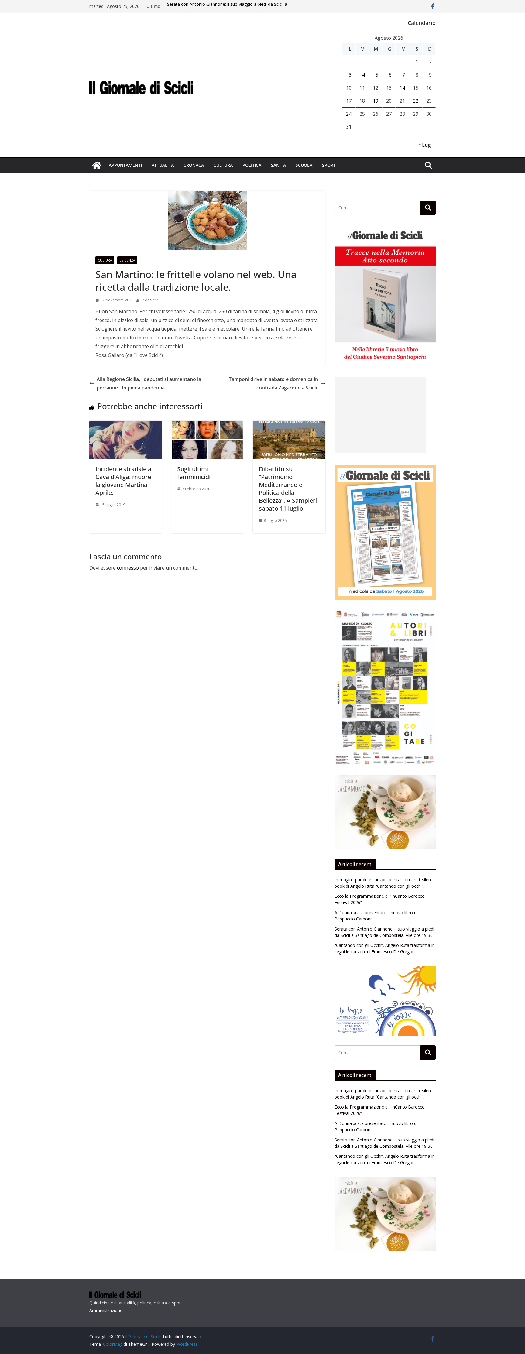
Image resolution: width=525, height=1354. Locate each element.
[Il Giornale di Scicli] (96, 165)
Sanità (278, 165)
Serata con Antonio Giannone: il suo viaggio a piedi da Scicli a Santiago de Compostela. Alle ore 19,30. (227, 9)
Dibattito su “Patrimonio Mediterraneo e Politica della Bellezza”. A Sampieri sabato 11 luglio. (288, 488)
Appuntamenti (125, 165)
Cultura (223, 165)
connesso (128, 567)
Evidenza (127, 260)
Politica (251, 165)
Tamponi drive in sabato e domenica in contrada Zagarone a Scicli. (273, 383)
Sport (329, 165)
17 (349, 101)
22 (415, 101)
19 (375, 101)
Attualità (163, 165)
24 (349, 114)
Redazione (150, 300)
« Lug (424, 145)
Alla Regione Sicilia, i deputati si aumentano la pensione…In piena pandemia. (149, 383)
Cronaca (194, 165)
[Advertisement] (380, 415)
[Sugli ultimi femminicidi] (207, 425)
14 (402, 87)
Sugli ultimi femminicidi (194, 473)
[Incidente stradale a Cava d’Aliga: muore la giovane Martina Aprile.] (125, 425)
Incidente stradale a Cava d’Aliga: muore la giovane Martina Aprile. (123, 481)
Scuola (304, 165)
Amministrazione (105, 1310)
